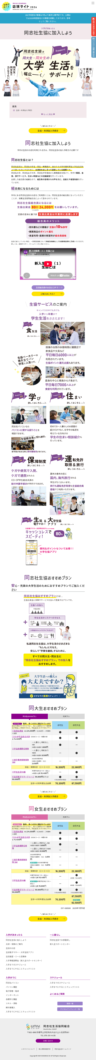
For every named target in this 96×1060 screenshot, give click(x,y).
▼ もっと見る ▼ (48, 114)
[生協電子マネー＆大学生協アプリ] (48, 522)
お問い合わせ (48, 1041)
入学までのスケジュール (16, 965)
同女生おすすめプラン (30, 817)
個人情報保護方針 (45, 1049)
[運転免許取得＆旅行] (67, 463)
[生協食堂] (31, 329)
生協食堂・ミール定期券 (16, 956)
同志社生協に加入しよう (16, 940)
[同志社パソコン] (28, 399)
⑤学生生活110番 (19, 772)
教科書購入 (10, 1007)
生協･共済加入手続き (94, 27)
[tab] (26, 935)
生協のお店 (10, 948)
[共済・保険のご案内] (28, 462)
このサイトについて (28, 1049)
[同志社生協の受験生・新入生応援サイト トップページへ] (19, 6)
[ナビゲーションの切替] (92, 3)
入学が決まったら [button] (14, 935)
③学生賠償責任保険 (20, 749)
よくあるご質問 (57, 994)
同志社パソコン (12, 983)
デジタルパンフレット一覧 (70, 1009)
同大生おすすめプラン (30, 716)
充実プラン (66, 716)
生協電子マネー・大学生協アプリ (20, 952)
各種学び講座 (11, 999)
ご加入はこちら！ (48, 294)
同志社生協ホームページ (63, 1049)
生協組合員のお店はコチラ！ (48, 287)
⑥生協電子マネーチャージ (23, 777)
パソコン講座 (11, 987)
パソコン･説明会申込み (94, 48)
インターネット (12, 995)
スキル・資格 (11, 1003)
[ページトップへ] (92, 1056)
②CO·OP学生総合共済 (21, 736)
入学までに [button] (11, 977)
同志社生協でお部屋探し (60, 940)
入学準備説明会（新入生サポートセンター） (24, 960)
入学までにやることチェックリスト (20, 969)
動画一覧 (70, 1004)
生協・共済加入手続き (24, 110)
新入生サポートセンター (60, 944)
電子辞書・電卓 (12, 991)
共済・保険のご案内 (14, 944)
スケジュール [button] (56, 977)
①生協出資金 (17, 731)
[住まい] (67, 399)
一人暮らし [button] (55, 935)
